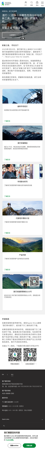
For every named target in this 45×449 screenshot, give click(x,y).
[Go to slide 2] (23, 38)
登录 (37, 5)
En (3, 374)
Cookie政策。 (10, 440)
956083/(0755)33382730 (12, 384)
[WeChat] (4, 425)
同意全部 (29, 445)
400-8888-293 (8, 393)
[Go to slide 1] (21, 38)
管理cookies (14, 445)
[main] (22, 439)
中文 (12, 374)
